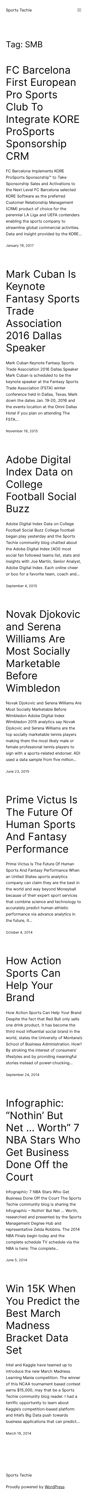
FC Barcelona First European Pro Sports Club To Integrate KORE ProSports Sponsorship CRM (43, 113)
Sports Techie (19, 10)
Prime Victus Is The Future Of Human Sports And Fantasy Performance (41, 824)
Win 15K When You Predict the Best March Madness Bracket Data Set (43, 1319)
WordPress (55, 1486)
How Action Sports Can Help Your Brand (33, 979)
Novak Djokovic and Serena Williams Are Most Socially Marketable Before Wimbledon (43, 651)
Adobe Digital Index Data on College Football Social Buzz (41, 484)
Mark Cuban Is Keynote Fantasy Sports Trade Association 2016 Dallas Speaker (43, 311)
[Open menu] (79, 10)
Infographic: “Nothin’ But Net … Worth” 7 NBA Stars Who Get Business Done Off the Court (43, 1140)
